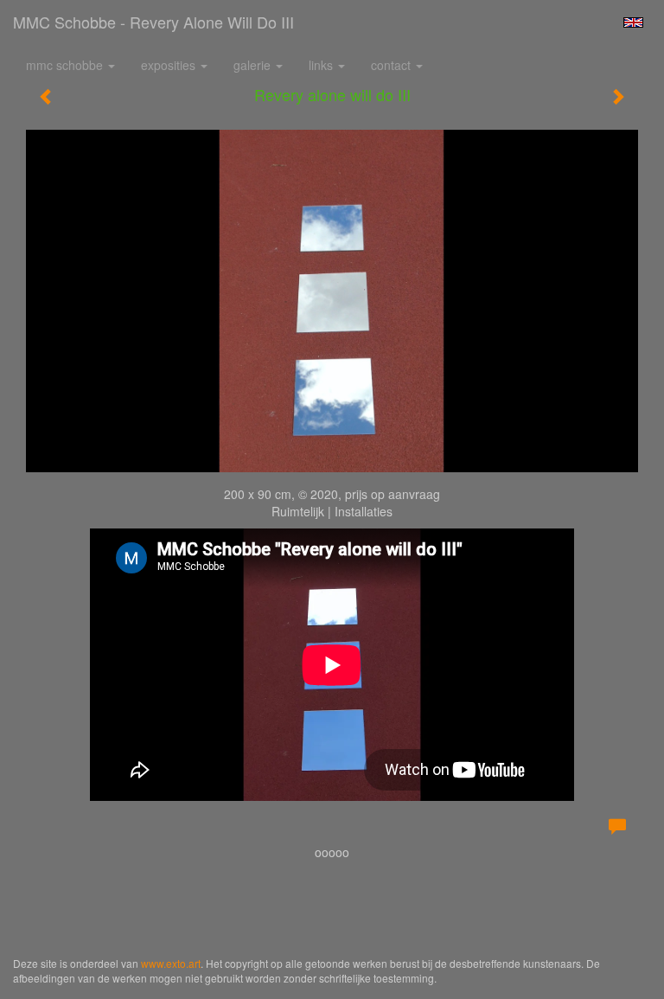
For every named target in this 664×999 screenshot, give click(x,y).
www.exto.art (171, 963)
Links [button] (322, 65)
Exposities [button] (170, 65)
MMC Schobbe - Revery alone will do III (153, 21)
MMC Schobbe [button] (66, 65)
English (633, 22)
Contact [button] (392, 65)
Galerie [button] (253, 65)
